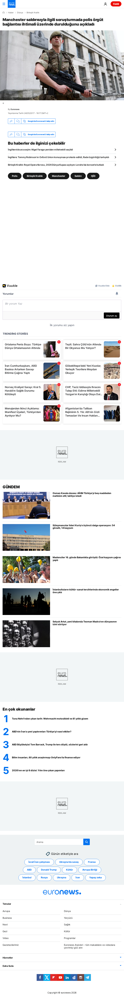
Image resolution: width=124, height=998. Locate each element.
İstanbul (26, 877)
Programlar (70, 938)
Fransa (92, 862)
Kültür (69, 869)
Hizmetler (8, 957)
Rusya (44, 877)
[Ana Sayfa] (4, 12)
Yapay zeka (95, 877)
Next (5, 924)
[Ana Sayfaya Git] (12, 4)
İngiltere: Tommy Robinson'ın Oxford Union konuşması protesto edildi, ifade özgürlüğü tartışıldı (58, 157)
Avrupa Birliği (89, 869)
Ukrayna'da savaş (69, 862)
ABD (29, 869)
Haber (11, 13)
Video (6, 938)
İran (78, 877)
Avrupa (6, 911)
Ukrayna (61, 877)
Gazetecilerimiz (11, 944)
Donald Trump (49, 869)
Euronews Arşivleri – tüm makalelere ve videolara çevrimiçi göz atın (89, 946)
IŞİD (93, 176)
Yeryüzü (68, 917)
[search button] (86, 842)
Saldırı (78, 176)
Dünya (20, 13)
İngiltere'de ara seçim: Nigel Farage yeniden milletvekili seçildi (40, 149)
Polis (14, 176)
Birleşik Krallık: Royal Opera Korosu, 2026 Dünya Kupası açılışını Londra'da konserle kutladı (56, 164)
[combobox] (62, 842)
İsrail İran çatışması (39, 862)
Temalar (7, 903)
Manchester (58, 176)
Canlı (116, 3)
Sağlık (67, 924)
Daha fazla (8, 966)
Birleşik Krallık (33, 13)
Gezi (5, 931)
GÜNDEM (11, 487)
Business (7, 917)
